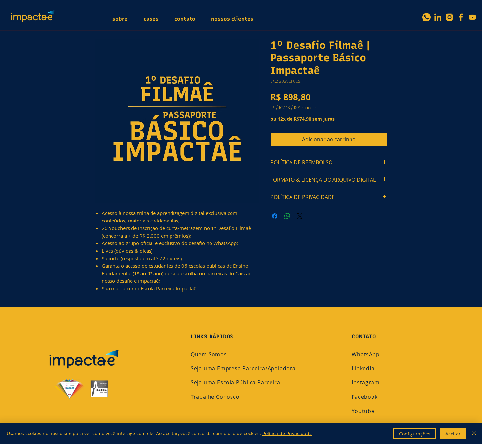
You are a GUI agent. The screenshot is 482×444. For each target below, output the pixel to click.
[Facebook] (460, 17)
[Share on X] (300, 216)
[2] (437, 17)
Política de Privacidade (287, 433)
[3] (449, 17)
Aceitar (453, 434)
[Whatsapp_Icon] (426, 17)
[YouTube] (472, 17)
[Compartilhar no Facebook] (275, 216)
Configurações (414, 434)
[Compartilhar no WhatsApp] (287, 216)
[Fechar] (474, 433)
